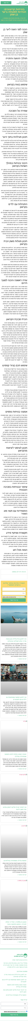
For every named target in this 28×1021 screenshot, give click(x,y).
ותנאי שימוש (5, 597)
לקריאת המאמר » (21, 659)
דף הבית (23, 18)
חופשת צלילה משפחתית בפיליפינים (15, 860)
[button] (14, 3)
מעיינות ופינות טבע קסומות (11, 18)
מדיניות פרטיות (12, 597)
